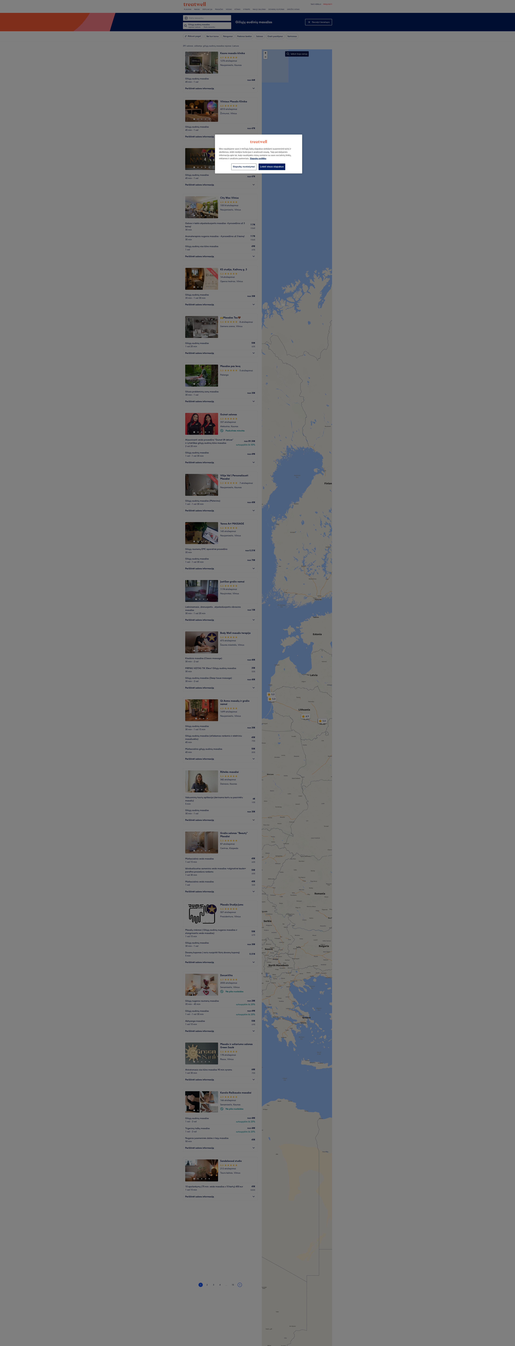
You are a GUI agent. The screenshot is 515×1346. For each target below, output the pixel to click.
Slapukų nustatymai (244, 167)
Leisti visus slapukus (272, 167)
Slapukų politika (258, 158)
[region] (258, 154)
